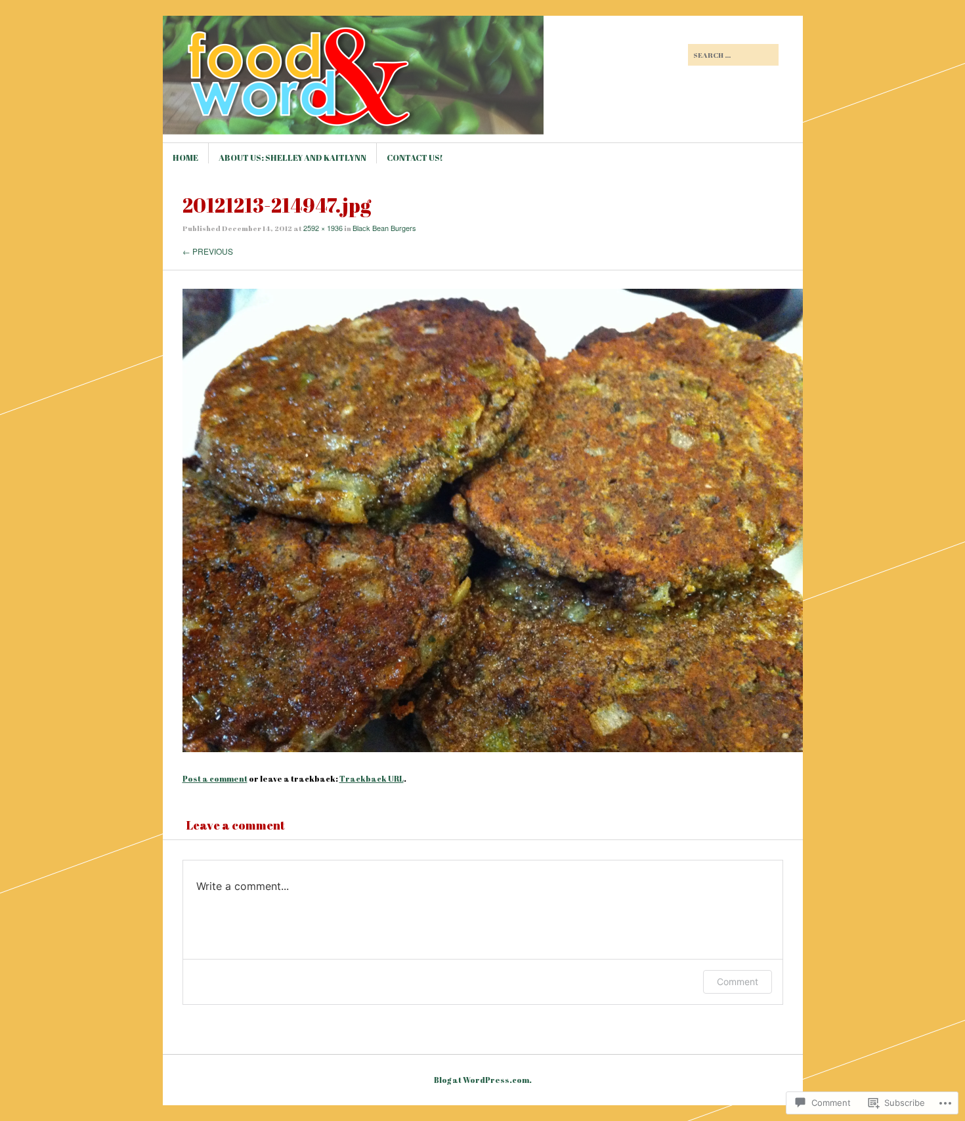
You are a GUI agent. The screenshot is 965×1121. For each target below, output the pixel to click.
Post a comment (214, 778)
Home (185, 157)
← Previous (207, 251)
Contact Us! (415, 157)
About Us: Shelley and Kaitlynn (292, 157)
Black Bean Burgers (384, 227)
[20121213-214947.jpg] (492, 748)
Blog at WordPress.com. (483, 1079)
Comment (737, 981)
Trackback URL (371, 778)
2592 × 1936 (323, 227)
